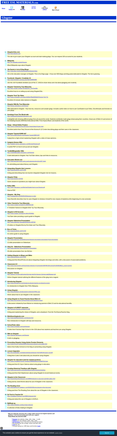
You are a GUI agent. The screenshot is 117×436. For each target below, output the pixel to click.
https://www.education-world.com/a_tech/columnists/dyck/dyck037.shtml (26, 161)
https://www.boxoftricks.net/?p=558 (16, 170)
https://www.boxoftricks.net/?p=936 (16, 257)
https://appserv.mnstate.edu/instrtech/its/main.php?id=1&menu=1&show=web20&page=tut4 (31, 274)
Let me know (16, 422)
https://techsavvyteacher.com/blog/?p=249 (18, 309)
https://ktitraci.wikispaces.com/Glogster (17, 105)
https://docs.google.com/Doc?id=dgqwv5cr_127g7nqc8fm (22, 88)
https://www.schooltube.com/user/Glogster (18, 326)
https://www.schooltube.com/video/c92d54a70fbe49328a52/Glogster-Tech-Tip (27, 97)
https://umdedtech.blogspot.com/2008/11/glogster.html (21, 396)
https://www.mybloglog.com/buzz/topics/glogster (20, 405)
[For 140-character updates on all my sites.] (11, 8)
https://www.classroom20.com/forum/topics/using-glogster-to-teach (25, 300)
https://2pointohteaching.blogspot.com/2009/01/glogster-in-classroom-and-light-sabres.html (31, 378)
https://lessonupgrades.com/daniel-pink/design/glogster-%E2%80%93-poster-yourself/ (30, 352)
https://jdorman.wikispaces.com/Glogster (18, 335)
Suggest (15, 419)
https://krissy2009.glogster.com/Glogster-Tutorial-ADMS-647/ (23, 135)
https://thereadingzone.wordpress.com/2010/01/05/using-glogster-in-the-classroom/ (29, 387)
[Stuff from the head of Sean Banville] (22, 8)
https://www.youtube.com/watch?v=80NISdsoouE (20, 204)
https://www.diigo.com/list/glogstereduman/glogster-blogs (22, 71)
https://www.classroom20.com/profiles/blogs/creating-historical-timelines (26, 370)
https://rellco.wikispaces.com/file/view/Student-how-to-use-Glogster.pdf (26, 187)
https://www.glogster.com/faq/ (15, 178)
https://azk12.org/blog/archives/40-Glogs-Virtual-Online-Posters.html (25, 126)
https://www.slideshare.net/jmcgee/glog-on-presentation (21, 248)
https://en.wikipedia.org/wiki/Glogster (17, 62)
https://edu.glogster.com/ (13, 53)
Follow (11, 9)
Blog (23, 9)
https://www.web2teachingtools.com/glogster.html (20, 318)
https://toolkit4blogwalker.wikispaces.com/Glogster (20, 152)
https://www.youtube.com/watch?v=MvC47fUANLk (20, 213)
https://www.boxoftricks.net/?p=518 (16, 231)
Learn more (58, 433)
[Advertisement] (58, 36)
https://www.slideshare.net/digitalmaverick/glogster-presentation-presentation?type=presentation (32, 239)
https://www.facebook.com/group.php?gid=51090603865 (22, 79)
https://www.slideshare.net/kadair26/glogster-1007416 (21, 222)
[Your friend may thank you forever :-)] (55, 9)
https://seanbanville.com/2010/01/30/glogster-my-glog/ (21, 196)
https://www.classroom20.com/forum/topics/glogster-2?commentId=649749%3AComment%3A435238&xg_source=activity (39, 265)
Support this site (34, 7)
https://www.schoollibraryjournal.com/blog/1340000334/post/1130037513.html (27, 361)
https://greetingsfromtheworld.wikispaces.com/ (19, 116)
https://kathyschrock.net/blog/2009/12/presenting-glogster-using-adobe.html (27, 344)
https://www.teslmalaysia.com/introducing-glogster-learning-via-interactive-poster (28, 283)
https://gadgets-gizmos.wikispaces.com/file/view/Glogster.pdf (23, 144)
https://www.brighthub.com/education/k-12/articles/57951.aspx (23, 291)
